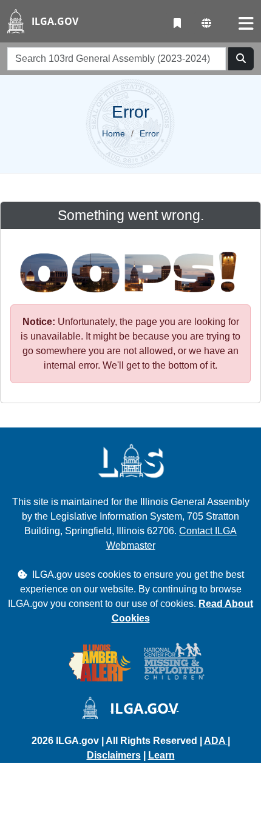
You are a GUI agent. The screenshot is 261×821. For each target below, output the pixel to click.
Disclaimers (114, 755)
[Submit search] (241, 58)
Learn (161, 755)
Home (113, 133)
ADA (216, 741)
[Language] (206, 23)
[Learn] (177, 23)
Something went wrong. (131, 215)
